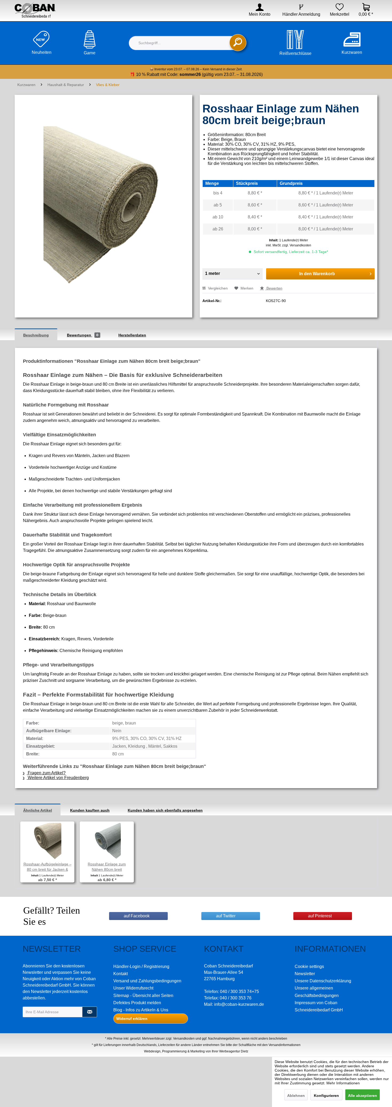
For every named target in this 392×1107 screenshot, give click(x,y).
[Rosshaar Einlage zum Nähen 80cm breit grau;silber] (107, 840)
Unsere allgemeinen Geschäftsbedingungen (317, 992)
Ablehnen (296, 1095)
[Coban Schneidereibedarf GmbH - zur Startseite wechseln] (35, 10)
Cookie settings (309, 966)
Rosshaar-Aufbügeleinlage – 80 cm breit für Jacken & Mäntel (47, 867)
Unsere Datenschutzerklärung (323, 981)
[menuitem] (256, 14)
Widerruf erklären (131, 1018)
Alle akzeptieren (362, 1095)
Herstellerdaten (132, 335)
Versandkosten (184, 1038)
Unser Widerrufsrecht (133, 988)
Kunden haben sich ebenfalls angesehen (165, 810)
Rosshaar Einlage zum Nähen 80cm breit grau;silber (107, 867)
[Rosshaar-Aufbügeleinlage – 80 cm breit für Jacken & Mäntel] (47, 840)
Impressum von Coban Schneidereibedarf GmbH (319, 1006)
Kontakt (120, 973)
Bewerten (273, 288)
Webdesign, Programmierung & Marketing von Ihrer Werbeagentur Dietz (196, 1051)
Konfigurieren (326, 1095)
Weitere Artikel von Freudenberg (58, 777)
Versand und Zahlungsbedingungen (147, 981)
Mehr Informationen (343, 1083)
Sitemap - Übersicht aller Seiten (143, 995)
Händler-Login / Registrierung (141, 966)
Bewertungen (82, 335)
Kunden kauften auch (90, 810)
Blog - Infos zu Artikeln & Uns (140, 1010)
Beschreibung (36, 335)
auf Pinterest (320, 916)
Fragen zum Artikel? (46, 773)
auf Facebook (137, 916)
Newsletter (305, 973)
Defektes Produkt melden (137, 1002)
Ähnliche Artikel (37, 810)
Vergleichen (217, 288)
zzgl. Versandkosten (296, 245)
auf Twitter (225, 916)
